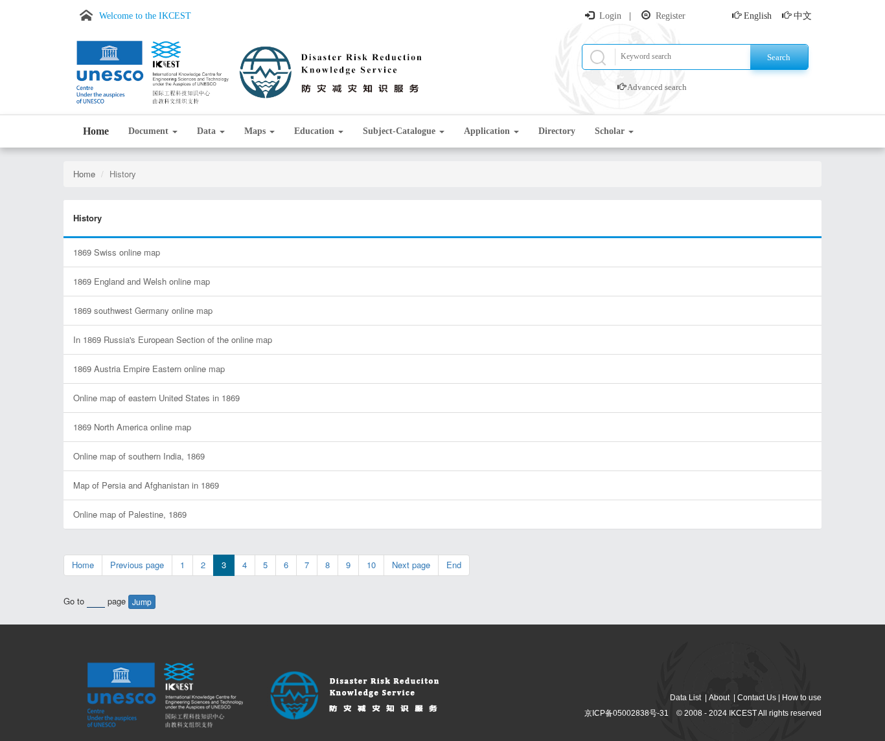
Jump (142, 601)
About (719, 697)
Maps (256, 131)
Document (149, 131)
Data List (685, 697)
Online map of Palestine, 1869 (130, 514)
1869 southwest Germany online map (143, 310)
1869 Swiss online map (116, 252)
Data (207, 131)
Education (315, 131)
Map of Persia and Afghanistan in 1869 (146, 485)
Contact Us (756, 697)
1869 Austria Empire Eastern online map (149, 368)
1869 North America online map (132, 427)
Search (778, 57)
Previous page (137, 565)
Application (488, 131)
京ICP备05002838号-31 (626, 713)
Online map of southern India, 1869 (139, 456)
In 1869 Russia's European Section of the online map (172, 339)
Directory (556, 131)
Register (670, 16)
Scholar (611, 131)
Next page (411, 565)
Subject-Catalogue (400, 131)
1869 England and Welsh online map (141, 281)
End (453, 565)
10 (371, 565)
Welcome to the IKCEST (145, 16)
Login (610, 16)
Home (96, 131)
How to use (802, 697)
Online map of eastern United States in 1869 (156, 398)
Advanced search (657, 87)
